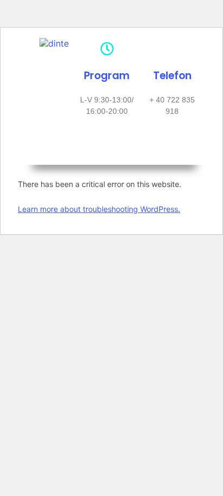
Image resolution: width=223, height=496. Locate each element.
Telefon (172, 75)
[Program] (107, 48)
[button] (108, 149)
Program (106, 75)
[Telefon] (172, 48)
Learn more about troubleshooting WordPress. (99, 209)
